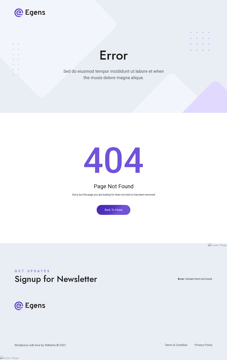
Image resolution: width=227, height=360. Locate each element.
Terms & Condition (176, 345)
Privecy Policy (203, 345)
